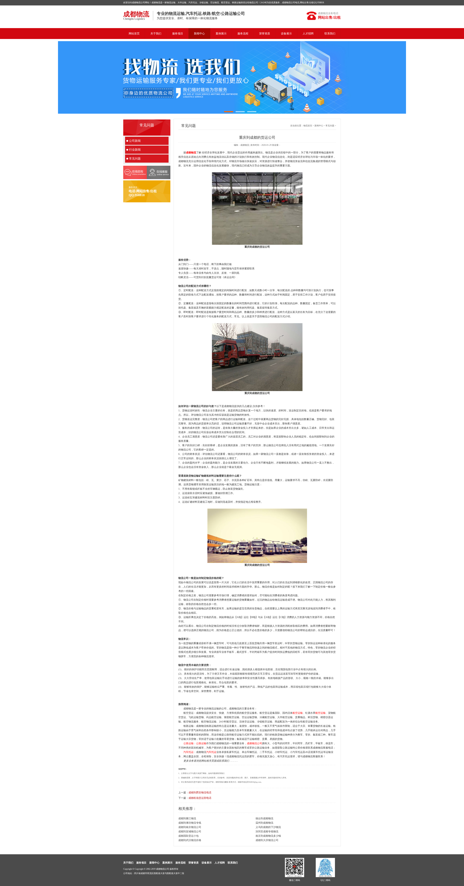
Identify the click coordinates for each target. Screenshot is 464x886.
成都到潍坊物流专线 (189, 822)
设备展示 (286, 33)
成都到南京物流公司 (189, 827)
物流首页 (307, 125)
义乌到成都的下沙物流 (268, 827)
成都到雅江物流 (187, 818)
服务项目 (177, 33)
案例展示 (221, 33)
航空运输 (298, 713)
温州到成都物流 (264, 822)
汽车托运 (188, 752)
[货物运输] (232, 77)
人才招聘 (308, 33)
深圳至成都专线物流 (267, 831)
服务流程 (242, 33)
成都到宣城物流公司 (189, 831)
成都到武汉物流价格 (189, 840)
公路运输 (188, 743)
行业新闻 (135, 149)
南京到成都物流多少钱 (268, 836)
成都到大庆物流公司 (267, 840)
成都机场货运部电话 (199, 798)
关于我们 (155, 33)
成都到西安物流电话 (199, 792)
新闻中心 (199, 33)
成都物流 (191, 152)
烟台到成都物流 (264, 818)
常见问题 (135, 158)
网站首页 (134, 33)
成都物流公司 (254, 743)
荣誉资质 (264, 33)
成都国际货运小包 (188, 836)
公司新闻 (135, 140)
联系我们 (329, 33)
